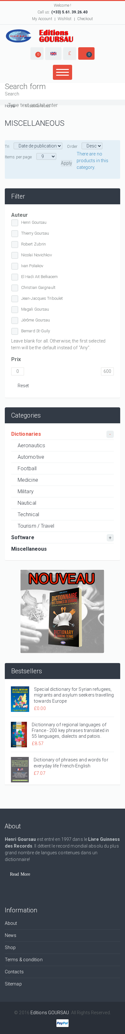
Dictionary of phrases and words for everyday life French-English (71, 762)
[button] (37, 53)
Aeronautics (31, 445)
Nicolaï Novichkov (36, 255)
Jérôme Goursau (35, 320)
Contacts (14, 971)
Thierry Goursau (35, 233)
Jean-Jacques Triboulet (42, 298)
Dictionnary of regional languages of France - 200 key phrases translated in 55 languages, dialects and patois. (70, 730)
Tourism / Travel (36, 526)
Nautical (27, 503)
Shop (10, 947)
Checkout (85, 19)
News (10, 935)
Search (12, 93)
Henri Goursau (33, 222)
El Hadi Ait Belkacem (39, 276)
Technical (28, 514)
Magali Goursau (35, 309)
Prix (16, 359)
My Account (42, 19)
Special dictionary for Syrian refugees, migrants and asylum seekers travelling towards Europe (74, 695)
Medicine (28, 480)
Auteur (19, 215)
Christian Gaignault (38, 287)
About (11, 923)
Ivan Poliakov (32, 265)
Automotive (31, 457)
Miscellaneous (29, 549)
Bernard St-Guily (35, 330)
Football (27, 468)
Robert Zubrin (33, 244)
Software (22, 537)
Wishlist (65, 19)
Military (26, 491)
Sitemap (13, 983)
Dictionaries (26, 434)
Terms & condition (24, 959)
